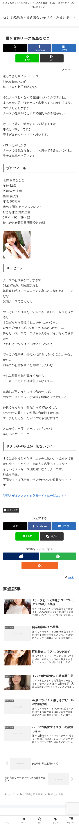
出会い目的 (12, 510)
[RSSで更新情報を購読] (39, 565)
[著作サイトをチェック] (21, 556)
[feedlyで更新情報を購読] (58, 556)
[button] (51, 58)
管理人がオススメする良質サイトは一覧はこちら (35, 495)
